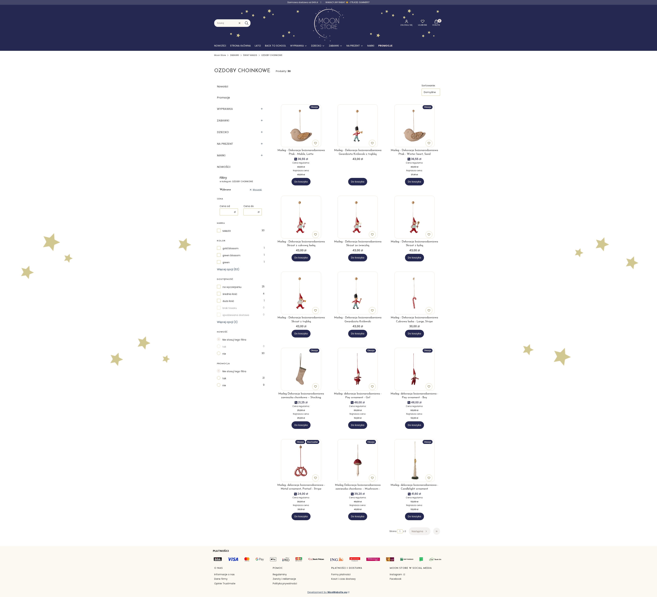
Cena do (248, 206)
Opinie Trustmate (224, 583)
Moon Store (220, 55)
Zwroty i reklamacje (284, 579)
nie (224, 353)
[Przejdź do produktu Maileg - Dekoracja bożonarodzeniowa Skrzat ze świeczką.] (358, 217)
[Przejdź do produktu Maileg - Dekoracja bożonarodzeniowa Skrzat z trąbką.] (301, 293)
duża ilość (228, 301)
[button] (246, 23)
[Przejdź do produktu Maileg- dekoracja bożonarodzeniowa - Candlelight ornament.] (414, 460)
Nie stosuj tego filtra (234, 339)
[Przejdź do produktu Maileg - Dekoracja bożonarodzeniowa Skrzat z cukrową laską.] (301, 217)
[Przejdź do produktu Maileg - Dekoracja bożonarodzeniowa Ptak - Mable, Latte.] (301, 125)
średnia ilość (230, 294)
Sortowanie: (428, 85)
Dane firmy (221, 579)
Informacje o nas (224, 574)
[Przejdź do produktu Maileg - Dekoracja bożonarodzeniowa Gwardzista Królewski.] (358, 293)
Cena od (225, 206)
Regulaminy (280, 574)
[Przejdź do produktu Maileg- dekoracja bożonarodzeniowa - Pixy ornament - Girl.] (358, 369)
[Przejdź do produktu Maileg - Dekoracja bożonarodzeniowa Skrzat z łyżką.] (414, 217)
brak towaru (230, 308)
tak (224, 346)
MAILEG (227, 231)
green (226, 262)
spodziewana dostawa (236, 315)
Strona (392, 531)
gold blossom (231, 248)
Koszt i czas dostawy (343, 579)
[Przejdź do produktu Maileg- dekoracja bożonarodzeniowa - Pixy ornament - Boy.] (414, 369)
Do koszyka (301, 181)
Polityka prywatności (285, 583)
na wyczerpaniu (232, 287)
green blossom (231, 255)
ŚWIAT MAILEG (250, 55)
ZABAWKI (234, 55)
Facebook (395, 579)
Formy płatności (341, 574)
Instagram (396, 574)
